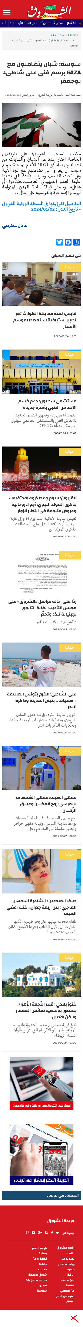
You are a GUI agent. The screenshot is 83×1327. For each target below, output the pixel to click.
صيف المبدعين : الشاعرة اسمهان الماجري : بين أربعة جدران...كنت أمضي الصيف (41, 907)
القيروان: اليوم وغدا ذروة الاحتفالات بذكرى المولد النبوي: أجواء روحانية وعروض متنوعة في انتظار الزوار (42, 504)
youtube (33, 1232)
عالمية (70, 1285)
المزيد (6, 12)
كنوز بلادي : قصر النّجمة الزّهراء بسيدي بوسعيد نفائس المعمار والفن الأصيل (46, 1010)
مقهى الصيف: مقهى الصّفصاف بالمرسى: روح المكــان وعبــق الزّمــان (46, 804)
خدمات (42, 1269)
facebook (51, 1232)
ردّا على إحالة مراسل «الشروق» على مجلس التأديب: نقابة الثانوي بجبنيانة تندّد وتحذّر (42, 607)
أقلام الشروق (65, 1247)
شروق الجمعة (37, 1274)
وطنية (43, 1253)
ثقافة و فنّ (40, 1258)
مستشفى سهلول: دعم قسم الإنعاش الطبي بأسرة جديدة (47, 404)
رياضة (70, 1274)
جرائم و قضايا (66, 1264)
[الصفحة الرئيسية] (49, 9)
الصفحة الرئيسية (69, 35)
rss (46, 1232)
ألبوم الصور (39, 1248)
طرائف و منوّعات (36, 1280)
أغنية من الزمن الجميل (65, 1299)
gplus (40, 1232)
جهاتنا (53, 35)
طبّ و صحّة (67, 1280)
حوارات (70, 1269)
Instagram (27, 1232)
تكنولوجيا (68, 1258)
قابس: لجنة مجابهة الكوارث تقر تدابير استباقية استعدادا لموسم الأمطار (44, 320)
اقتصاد (70, 1253)
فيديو (43, 1285)
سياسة (42, 1290)
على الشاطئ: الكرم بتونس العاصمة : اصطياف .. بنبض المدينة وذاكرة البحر (41, 700)
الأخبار (71, 23)
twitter (57, 1232)
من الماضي (67, 1290)
